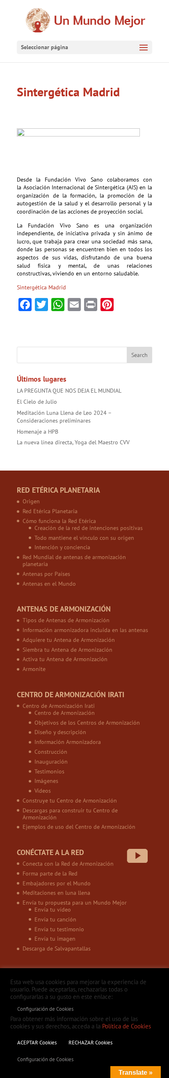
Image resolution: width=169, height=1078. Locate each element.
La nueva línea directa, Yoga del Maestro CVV (73, 442)
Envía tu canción (55, 919)
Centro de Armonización (64, 712)
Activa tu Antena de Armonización (65, 659)
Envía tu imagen (54, 938)
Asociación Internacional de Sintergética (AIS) (80, 187)
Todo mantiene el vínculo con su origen (84, 537)
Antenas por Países (46, 574)
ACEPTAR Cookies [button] (37, 1042)
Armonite (34, 669)
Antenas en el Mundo (49, 583)
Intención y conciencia (62, 547)
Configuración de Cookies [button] (45, 1008)
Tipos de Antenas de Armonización (66, 620)
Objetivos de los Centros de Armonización (87, 722)
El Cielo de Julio (37, 401)
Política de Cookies (126, 1026)
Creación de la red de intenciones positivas (88, 528)
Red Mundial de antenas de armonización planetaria (74, 560)
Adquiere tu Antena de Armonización (69, 640)
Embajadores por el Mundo (57, 883)
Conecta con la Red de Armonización (68, 863)
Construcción (50, 751)
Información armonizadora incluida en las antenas (85, 630)
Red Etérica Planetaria (50, 511)
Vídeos (42, 790)
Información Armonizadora (67, 742)
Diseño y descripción (60, 732)
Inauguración (51, 761)
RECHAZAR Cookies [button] (90, 1042)
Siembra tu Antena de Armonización (67, 649)
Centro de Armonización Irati (59, 706)
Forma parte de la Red (50, 873)
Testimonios (49, 771)
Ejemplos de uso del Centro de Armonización (79, 826)
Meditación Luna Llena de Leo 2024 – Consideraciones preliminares (64, 417)
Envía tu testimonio (59, 929)
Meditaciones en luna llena (56, 892)
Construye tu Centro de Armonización (70, 800)
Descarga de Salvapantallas (57, 948)
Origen (31, 501)
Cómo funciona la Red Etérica (59, 521)
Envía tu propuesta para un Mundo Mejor (75, 902)
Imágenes (46, 781)
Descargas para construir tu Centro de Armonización (70, 814)
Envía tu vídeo (52, 909)
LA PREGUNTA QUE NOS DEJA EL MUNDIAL (69, 390)
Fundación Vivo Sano (58, 225)
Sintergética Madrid (41, 287)
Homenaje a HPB (37, 431)
